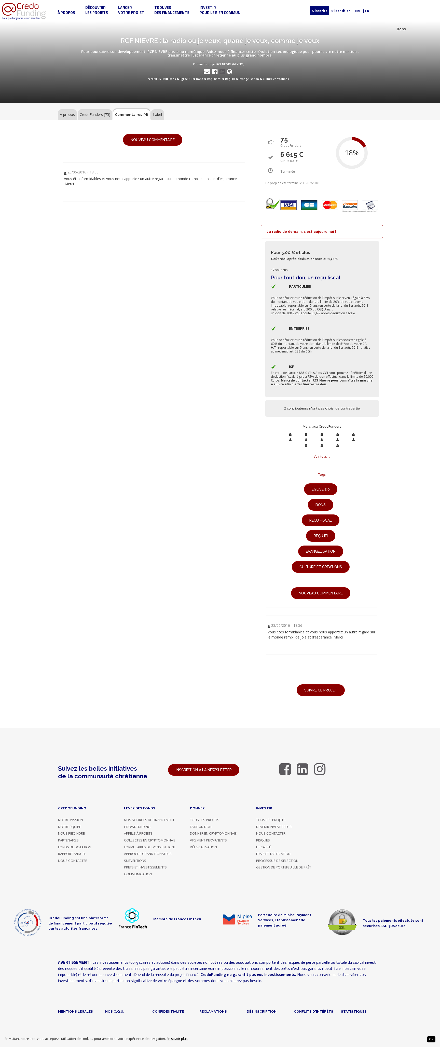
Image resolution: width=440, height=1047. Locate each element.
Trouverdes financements (171, 10)
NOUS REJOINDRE (71, 833)
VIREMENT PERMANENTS (208, 840)
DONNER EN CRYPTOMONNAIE (213, 833)
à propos (66, 13)
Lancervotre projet (131, 10)
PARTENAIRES (68, 840)
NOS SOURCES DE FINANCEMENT (149, 820)
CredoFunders (95, 114)
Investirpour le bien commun (220, 10)
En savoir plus (177, 1039)
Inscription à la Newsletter (204, 770)
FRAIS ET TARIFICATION (273, 853)
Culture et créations (276, 79)
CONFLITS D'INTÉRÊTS (313, 1011)
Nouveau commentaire (153, 140)
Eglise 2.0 (186, 79)
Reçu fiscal (214, 79)
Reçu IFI (230, 79)
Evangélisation (249, 79)
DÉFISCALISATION (203, 847)
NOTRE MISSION (70, 820)
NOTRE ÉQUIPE (69, 826)
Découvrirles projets (96, 10)
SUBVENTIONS (135, 860)
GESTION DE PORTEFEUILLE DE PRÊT (283, 867)
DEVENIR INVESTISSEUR (274, 826)
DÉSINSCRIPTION (262, 1011)
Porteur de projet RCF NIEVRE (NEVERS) (218, 64)
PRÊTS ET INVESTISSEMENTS (145, 867)
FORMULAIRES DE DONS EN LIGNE (150, 847)
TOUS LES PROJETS (204, 820)
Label (157, 114)
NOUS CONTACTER (72, 860)
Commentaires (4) (131, 114)
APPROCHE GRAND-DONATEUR (148, 853)
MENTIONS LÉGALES (75, 1011)
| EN (356, 10)
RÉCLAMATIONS (213, 1011)
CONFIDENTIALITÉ (168, 1011)
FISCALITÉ (263, 847)
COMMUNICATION (138, 874)
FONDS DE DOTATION (74, 847)
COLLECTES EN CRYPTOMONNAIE (149, 840)
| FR (366, 10)
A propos (67, 114)
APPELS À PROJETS (138, 833)
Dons (172, 79)
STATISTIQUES (354, 1011)
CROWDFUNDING (137, 826)
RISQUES (263, 840)
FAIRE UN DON (201, 826)
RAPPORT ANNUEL (72, 853)
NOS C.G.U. (114, 1011)
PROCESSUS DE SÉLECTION (277, 860)
